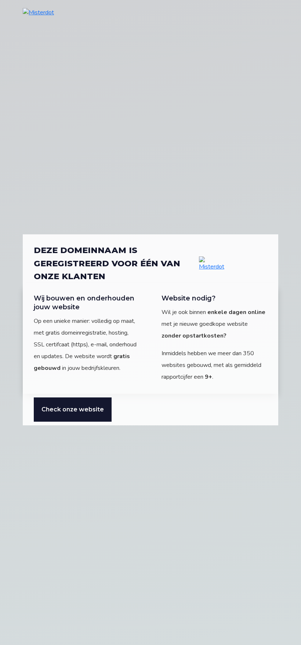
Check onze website (72, 409)
